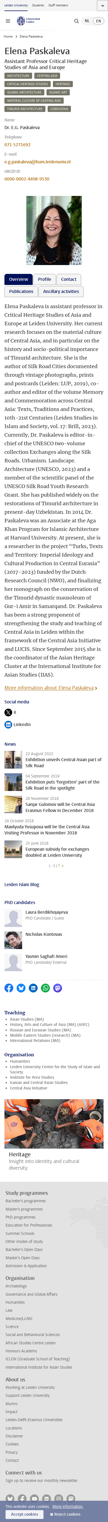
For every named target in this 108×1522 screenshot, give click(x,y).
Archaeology (16, 1286)
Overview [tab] (18, 279)
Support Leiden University (28, 1395)
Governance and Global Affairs (31, 1294)
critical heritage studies (27, 84)
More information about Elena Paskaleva (49, 688)
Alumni (11, 1403)
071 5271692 (17, 145)
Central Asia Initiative (28, 1088)
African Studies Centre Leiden (31, 1343)
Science (12, 1326)
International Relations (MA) (35, 1040)
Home (8, 36)
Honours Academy (21, 1351)
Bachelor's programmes (26, 1201)
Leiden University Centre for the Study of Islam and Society (55, 1069)
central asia (47, 76)
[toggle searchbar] (76, 21)
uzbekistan (59, 109)
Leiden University (16, 5)
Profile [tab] (44, 279)
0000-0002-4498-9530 (26, 179)
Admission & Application (26, 1266)
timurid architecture (25, 109)
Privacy (12, 1452)
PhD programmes (20, 1217)
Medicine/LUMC (19, 1318)
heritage (63, 84)
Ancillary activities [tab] (61, 291)
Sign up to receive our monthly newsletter (42, 1480)
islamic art (58, 92)
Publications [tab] (21, 291)
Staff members (58, 5)
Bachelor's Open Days (24, 1249)
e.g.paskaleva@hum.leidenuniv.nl (37, 162)
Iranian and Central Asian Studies (39, 1082)
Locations (14, 1428)
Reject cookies (67, 1514)
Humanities (20, 1061)
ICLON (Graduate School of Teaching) (38, 1359)
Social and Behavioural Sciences (33, 1334)
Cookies (12, 1444)
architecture (18, 76)
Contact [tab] (68, 279)
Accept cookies (24, 1514)
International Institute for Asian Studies (39, 1367)
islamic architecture (24, 92)
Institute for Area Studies (32, 1077)
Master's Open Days (23, 1258)
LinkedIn (17, 725)
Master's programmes (24, 1209)
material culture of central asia (34, 101)
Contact (12, 1460)
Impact (11, 1411)
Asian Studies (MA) (27, 1019)
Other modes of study (24, 1241)
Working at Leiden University (30, 1387)
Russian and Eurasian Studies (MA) (40, 1030)
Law (9, 1310)
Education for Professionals (29, 1225)
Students (38, 5)
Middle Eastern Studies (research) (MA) (45, 1035)
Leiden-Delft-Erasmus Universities (34, 1420)
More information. (68, 1506)
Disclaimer (14, 1436)
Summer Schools (20, 1233)
